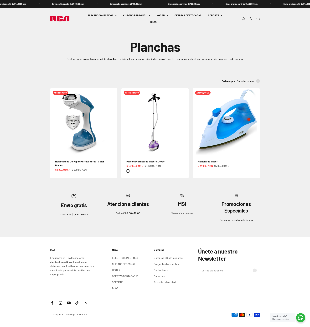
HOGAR (161, 15)
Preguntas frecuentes (166, 263)
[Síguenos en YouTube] (69, 303)
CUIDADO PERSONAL (135, 15)
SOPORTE (213, 15)
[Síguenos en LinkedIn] (85, 303)
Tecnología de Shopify (76, 314)
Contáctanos (161, 269)
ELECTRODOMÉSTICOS (101, 15)
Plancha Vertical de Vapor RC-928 (145, 161)
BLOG (153, 22)
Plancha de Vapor (207, 161)
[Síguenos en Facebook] (52, 303)
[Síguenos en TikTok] (77, 303)
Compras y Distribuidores (168, 257)
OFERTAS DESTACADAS (188, 15)
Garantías (159, 276)
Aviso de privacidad (165, 282)
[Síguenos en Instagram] (60, 303)
